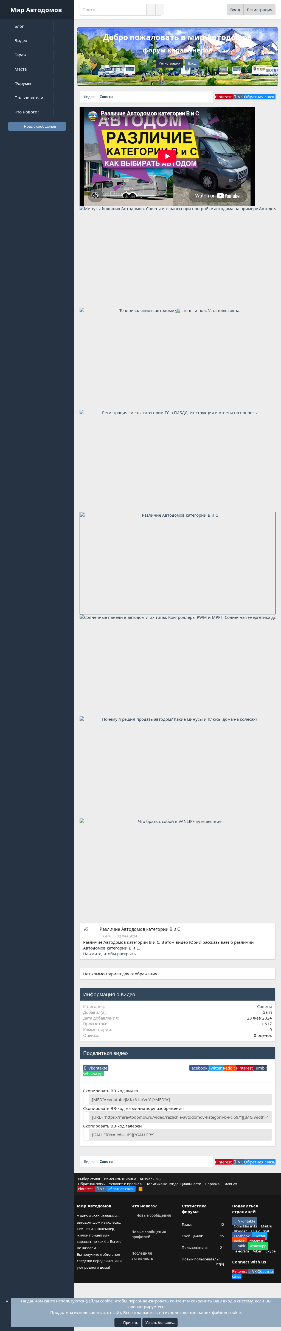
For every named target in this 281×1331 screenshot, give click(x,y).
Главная (230, 1183)
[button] (64, 26)
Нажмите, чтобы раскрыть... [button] (111, 953)
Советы (264, 1006)
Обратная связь (91, 1183)
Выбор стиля (89, 1178)
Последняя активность (142, 1256)
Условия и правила (125, 1183)
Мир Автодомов (36, 9)
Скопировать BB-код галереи (112, 1126)
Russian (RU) (150, 1178)
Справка (212, 1183)
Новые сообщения (153, 1215)
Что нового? (144, 1206)
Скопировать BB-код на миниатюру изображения (133, 1108)
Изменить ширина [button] (120, 1178)
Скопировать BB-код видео (110, 1090)
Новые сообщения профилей (148, 1234)
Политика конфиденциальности (173, 1183)
